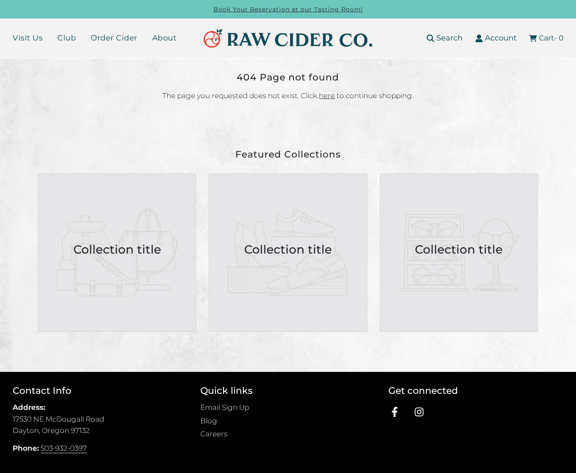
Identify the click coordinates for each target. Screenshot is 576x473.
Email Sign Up (224, 407)
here (327, 95)
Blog (208, 421)
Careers (213, 434)
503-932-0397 (63, 448)
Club (66, 38)
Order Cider (114, 38)
